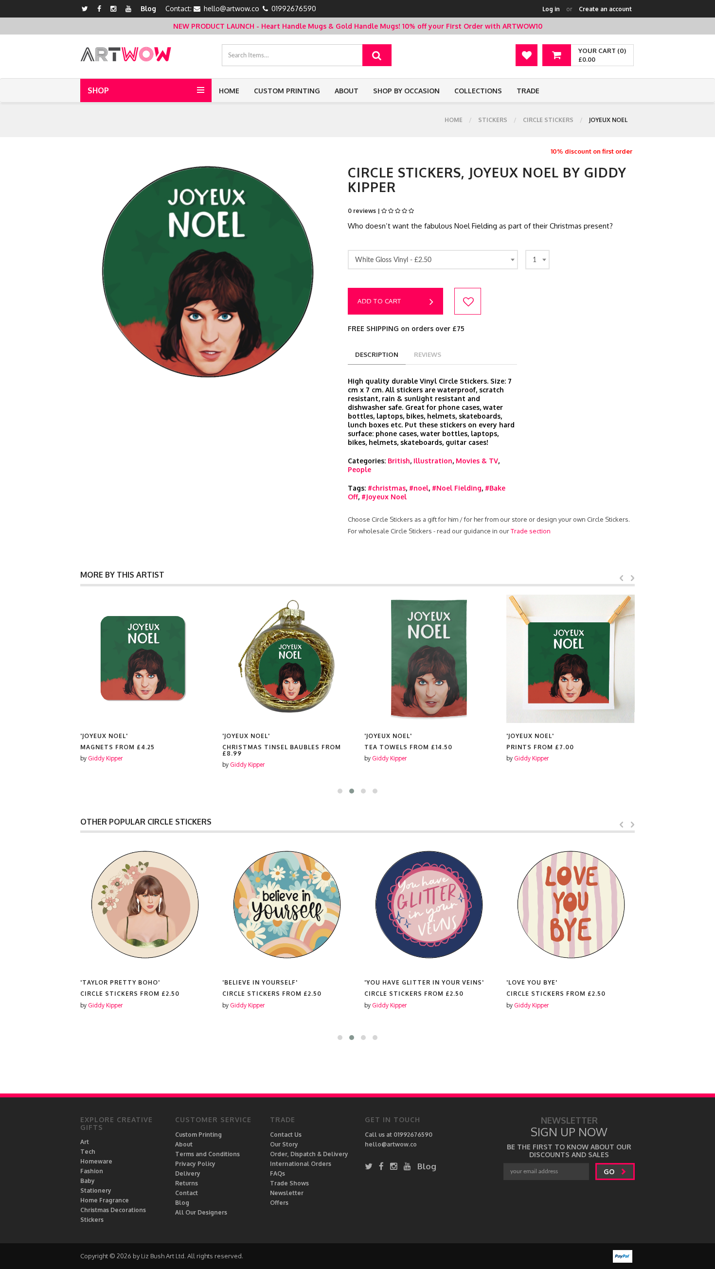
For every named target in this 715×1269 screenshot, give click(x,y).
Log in (551, 9)
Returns (186, 1183)
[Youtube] (128, 8)
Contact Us (286, 1134)
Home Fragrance (104, 1200)
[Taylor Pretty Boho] (144, 905)
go (610, 1171)
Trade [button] (528, 91)
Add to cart (379, 301)
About (346, 91)
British (399, 461)
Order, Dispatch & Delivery (309, 1154)
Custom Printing (287, 91)
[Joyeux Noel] (144, 659)
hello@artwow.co (231, 8)
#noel (419, 488)
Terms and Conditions (207, 1154)
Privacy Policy (195, 1163)
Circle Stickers (548, 119)
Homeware (96, 1161)
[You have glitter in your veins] (428, 905)
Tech (87, 1151)
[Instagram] (113, 8)
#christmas (387, 488)
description (376, 354)
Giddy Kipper (105, 758)
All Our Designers (201, 1212)
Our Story (284, 1144)
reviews (427, 354)
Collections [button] (478, 91)
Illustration (432, 461)
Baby (87, 1180)
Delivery (187, 1173)
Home (229, 91)
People (359, 469)
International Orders (300, 1163)
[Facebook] (99, 8)
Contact (186, 1193)
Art (84, 1142)
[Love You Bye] (570, 905)
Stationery (95, 1190)
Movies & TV (477, 461)
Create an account (605, 9)
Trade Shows (289, 1183)
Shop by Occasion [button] (406, 91)
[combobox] (433, 259)
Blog (148, 8)
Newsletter (287, 1193)
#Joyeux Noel (384, 497)
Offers (279, 1202)
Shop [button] (98, 90)
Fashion (91, 1171)
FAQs (277, 1173)
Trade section (531, 531)
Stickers (492, 119)
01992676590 (293, 8)
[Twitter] (84, 8)
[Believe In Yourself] (286, 905)
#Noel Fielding (457, 488)
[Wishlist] (526, 55)
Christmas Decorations (113, 1210)
